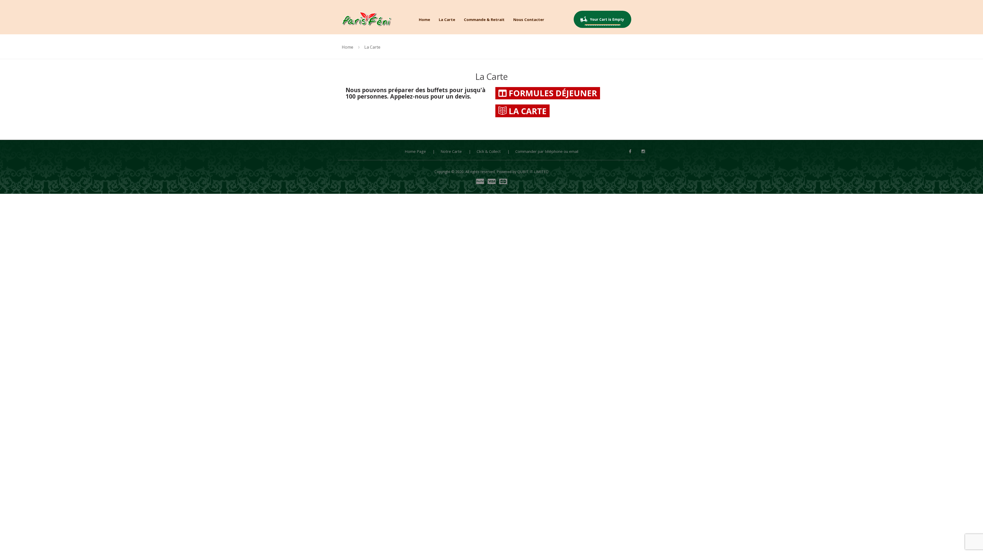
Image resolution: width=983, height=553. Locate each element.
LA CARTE (527, 110)
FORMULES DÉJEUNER (552, 93)
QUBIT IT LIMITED (533, 171)
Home (424, 19)
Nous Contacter (528, 19)
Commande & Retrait (484, 19)
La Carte (447, 19)
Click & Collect (489, 151)
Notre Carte (451, 151)
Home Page (415, 151)
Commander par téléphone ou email (546, 151)
